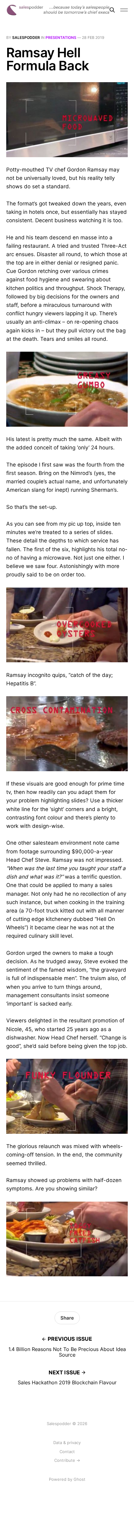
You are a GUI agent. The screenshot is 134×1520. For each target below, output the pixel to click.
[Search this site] (112, 10)
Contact (67, 1451)
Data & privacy (67, 1442)
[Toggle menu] (124, 10)
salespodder (26, 37)
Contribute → (67, 1460)
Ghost (79, 1479)
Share (67, 1318)
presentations (60, 37)
